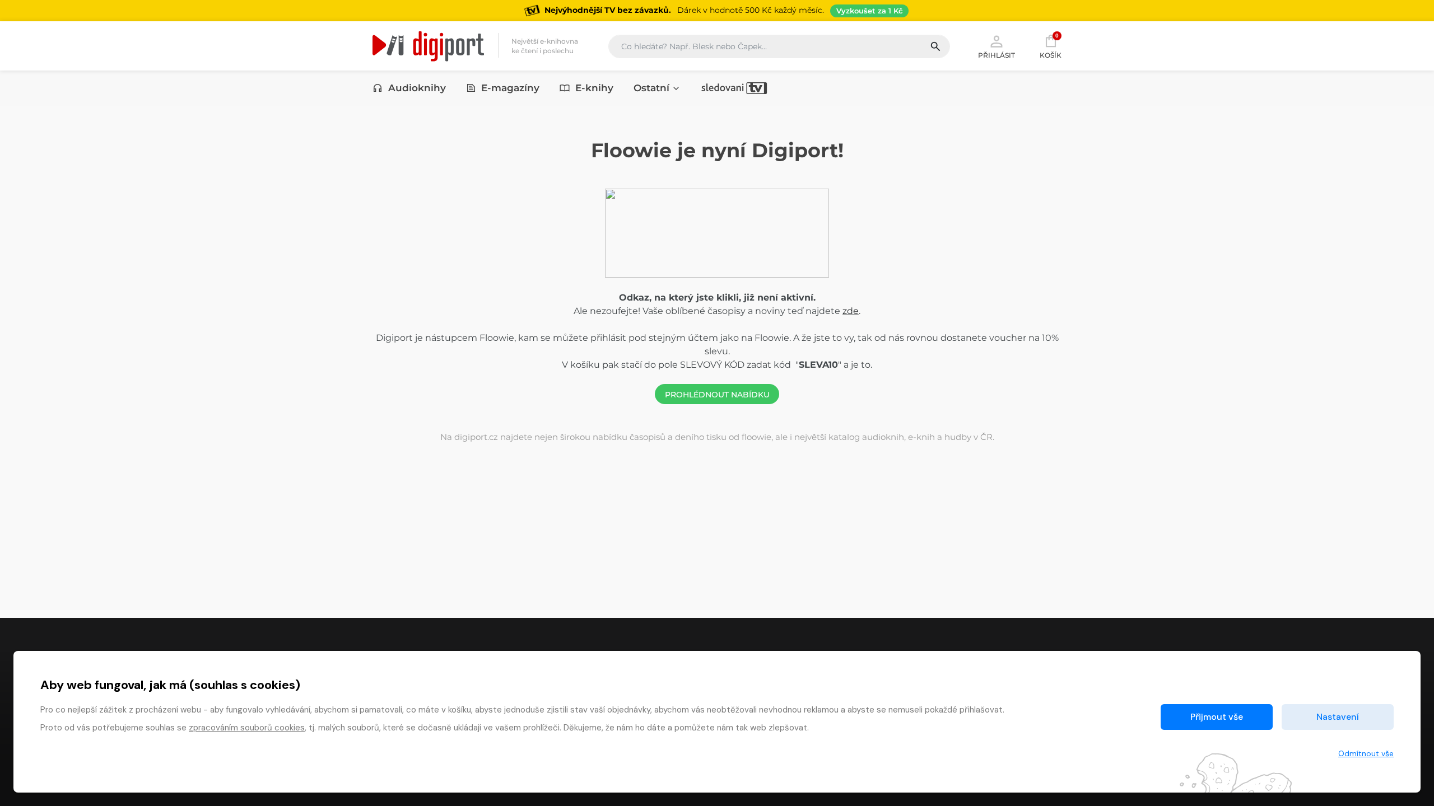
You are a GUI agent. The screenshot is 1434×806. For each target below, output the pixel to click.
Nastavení (1337, 717)
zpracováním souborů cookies (247, 727)
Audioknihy (417, 87)
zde (850, 311)
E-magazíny (510, 87)
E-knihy (594, 87)
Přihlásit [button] (996, 55)
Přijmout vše (1216, 717)
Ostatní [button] (651, 87)
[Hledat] (939, 46)
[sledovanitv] (734, 88)
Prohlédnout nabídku (717, 395)
